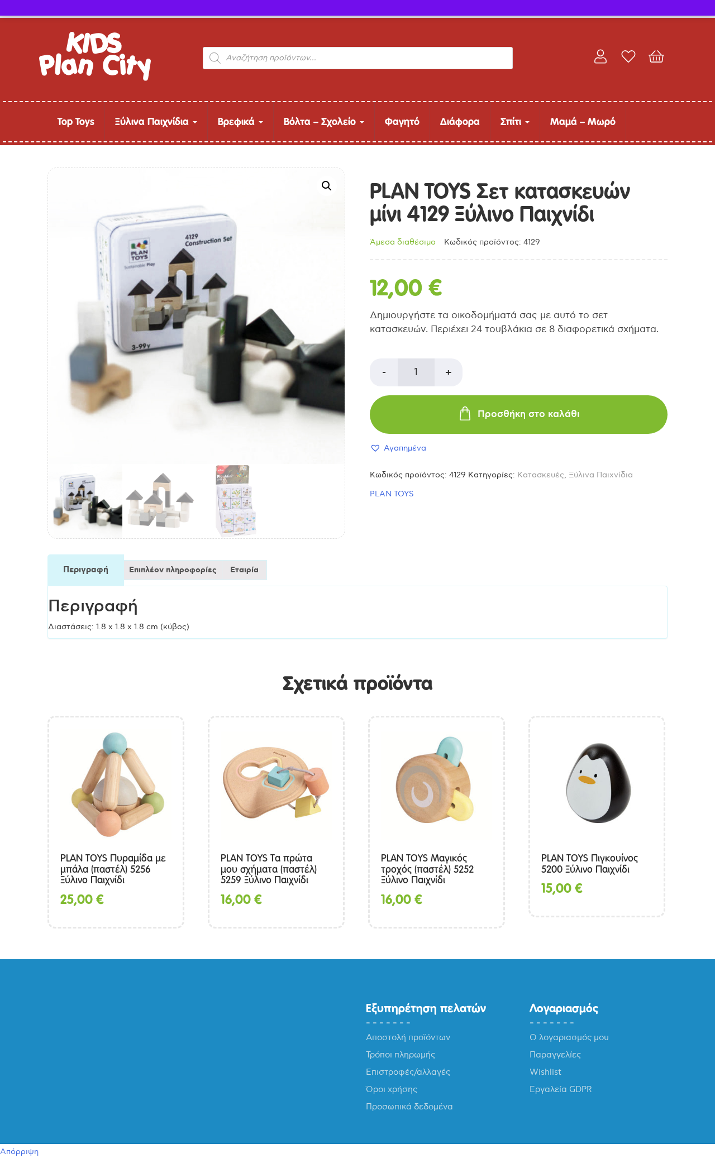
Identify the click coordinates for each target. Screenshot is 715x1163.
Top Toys (76, 121)
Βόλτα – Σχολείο (321, 121)
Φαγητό (402, 121)
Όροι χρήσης (391, 1089)
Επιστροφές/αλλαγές (408, 1072)
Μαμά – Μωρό (583, 121)
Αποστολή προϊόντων (408, 1037)
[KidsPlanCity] (95, 78)
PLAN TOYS (392, 494)
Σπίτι (512, 121)
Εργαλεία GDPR (561, 1089)
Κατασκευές (540, 475)
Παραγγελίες (555, 1055)
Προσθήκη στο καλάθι (529, 414)
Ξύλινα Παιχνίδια (153, 121)
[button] (327, 186)
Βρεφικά (238, 121)
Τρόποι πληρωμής (400, 1055)
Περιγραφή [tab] (85, 570)
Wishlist (545, 1072)
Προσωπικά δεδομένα (409, 1107)
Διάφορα (460, 121)
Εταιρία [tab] (244, 570)
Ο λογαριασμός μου (569, 1037)
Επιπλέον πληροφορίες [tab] (173, 570)
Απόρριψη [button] (19, 1151)
